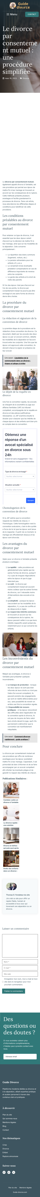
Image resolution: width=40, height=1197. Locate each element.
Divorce (26, 78)
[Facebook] (4, 1172)
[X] (13, 1172)
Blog (4, 1126)
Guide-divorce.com (20, 1192)
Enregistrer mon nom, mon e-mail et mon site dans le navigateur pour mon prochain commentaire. (20, 982)
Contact (6, 1130)
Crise (5, 1145)
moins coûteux (14, 589)
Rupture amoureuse (10, 1156)
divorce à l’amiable (25, 184)
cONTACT (32, 14)
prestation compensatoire (18, 269)
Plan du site (7, 1115)
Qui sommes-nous (10, 1118)
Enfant (5, 1152)
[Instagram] (8, 1172)
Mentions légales (9, 1122)
